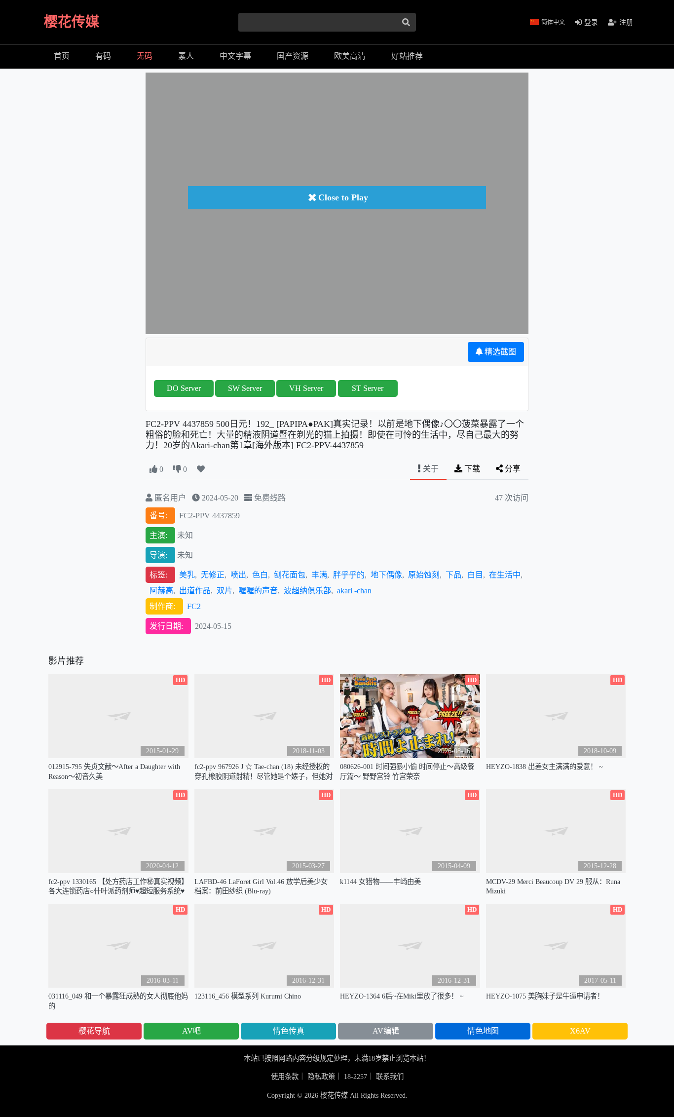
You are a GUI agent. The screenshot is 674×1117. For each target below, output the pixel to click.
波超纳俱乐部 (307, 590)
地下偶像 (386, 575)
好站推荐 (407, 56)
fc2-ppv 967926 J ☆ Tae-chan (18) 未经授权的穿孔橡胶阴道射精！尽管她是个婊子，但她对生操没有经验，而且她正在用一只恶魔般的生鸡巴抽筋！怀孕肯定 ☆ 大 (263, 772)
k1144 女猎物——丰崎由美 (380, 882)
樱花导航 (94, 1031)
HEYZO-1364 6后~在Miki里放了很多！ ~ (402, 996)
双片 (224, 590)
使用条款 (285, 1076)
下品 (453, 575)
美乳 (187, 575)
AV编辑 (386, 1031)
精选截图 (499, 351)
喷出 (238, 575)
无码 (144, 56)
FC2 (194, 606)
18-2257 (355, 1076)
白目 (475, 575)
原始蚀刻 (424, 575)
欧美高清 (350, 56)
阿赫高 (161, 590)
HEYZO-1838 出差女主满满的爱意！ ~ (544, 766)
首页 (62, 56)
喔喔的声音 (258, 590)
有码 (103, 56)
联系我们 (390, 1076)
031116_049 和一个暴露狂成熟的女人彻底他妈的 (118, 1000)
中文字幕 (235, 56)
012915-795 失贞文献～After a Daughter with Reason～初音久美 (114, 771)
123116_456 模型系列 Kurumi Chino (247, 996)
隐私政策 (321, 1076)
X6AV (580, 1031)
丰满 (319, 575)
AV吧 (191, 1031)
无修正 (213, 575)
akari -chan (354, 590)
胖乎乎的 (349, 575)
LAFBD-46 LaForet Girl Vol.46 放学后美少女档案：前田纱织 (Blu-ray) (261, 886)
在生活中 (505, 575)
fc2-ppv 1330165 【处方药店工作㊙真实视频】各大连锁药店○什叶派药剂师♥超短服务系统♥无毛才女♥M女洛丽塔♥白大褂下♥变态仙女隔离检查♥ (118, 887)
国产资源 (292, 56)
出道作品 (195, 590)
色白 (260, 575)
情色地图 (483, 1031)
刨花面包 (289, 575)
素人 (186, 56)
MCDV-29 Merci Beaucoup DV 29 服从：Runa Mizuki (553, 886)
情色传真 (288, 1031)
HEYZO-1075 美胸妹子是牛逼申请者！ (545, 996)
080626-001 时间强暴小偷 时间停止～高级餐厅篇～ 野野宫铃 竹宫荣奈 (407, 771)
